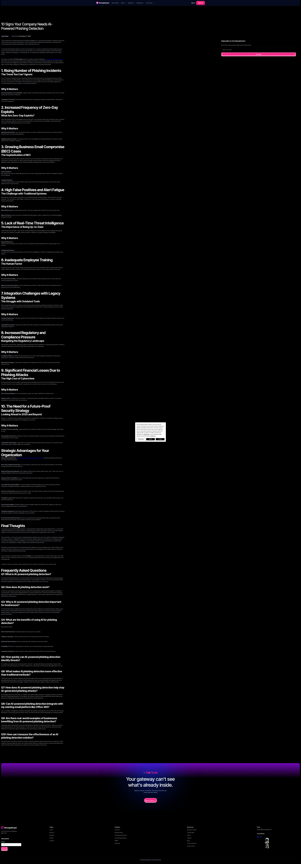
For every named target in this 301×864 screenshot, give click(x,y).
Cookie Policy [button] (146, 434)
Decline (150, 439)
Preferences (141, 439)
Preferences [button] (152, 436)
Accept (160, 439)
